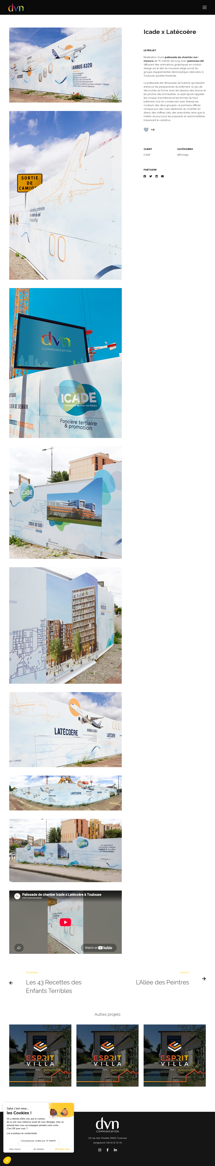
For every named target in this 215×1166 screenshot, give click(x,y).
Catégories (185, 149)
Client (148, 149)
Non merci (15, 1149)
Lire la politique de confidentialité (22, 1133)
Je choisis (38, 1149)
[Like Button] (146, 129)
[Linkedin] (156, 176)
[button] (7, 1160)
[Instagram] (99, 1150)
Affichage (182, 154)
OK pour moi (62, 1149)
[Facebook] (144, 176)
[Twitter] (150, 176)
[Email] (162, 176)
